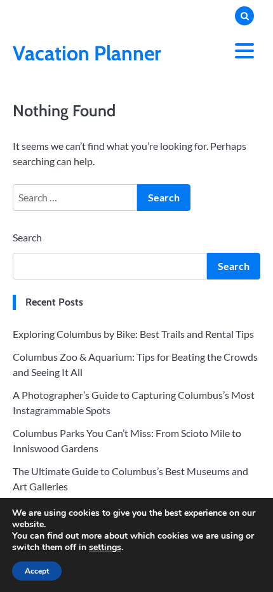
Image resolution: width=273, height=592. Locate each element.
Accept (37, 571)
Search (27, 237)
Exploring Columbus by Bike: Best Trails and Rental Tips (133, 334)
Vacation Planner (87, 53)
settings (105, 547)
